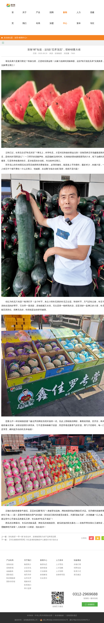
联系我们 (27, 585)
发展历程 (27, 571)
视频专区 (27, 581)
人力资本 (79, 17)
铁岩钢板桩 (10, 578)
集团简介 (27, 564)
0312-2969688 (85, 594)
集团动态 (43, 564)
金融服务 (9, 571)
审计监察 (27, 588)
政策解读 (43, 575)
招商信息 (77, 568)
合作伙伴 (27, 578)
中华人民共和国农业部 (43, 615)
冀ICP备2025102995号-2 (80, 620)
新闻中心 (65, 17)
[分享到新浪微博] (91, 538)
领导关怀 (27, 575)
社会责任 (43, 578)
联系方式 (77, 571)
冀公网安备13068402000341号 (56, 620)
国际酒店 (9, 575)
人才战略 (59, 568)
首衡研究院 (60, 575)
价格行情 (77, 564)
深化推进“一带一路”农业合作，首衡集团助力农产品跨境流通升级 (33, 537)
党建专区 (92, 17)
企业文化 (27, 568)
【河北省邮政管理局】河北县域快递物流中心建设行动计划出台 (33, 540)
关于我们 (24, 17)
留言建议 (77, 575)
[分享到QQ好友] (97, 538)
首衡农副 (9, 564)
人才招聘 (59, 571)
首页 (13, 17)
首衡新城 (9, 568)
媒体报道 (43, 568)
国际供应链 (10, 581)
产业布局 (38, 17)
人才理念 (59, 564)
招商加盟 (52, 17)
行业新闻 (43, 571)
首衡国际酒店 (71, 615)
